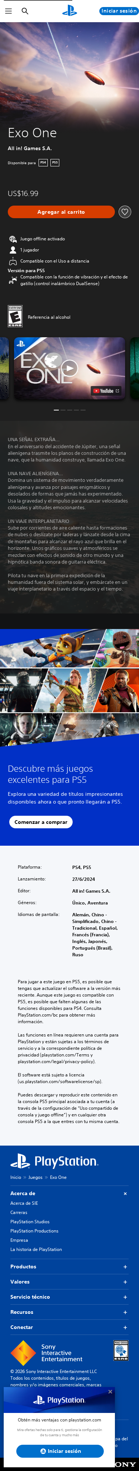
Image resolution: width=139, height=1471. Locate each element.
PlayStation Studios (30, 1221)
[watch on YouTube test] (105, 391)
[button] (69, 368)
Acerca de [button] (22, 1193)
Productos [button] (23, 1266)
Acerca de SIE (24, 1203)
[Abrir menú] (8, 11)
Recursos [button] (21, 1312)
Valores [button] (20, 1281)
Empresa (19, 1240)
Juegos (36, 1177)
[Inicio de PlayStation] (69, 11)
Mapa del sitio (118, 1442)
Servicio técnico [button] (30, 1297)
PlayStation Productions (34, 1231)
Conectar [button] (21, 1327)
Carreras (18, 1212)
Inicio (15, 1177)
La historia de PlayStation (36, 1249)
